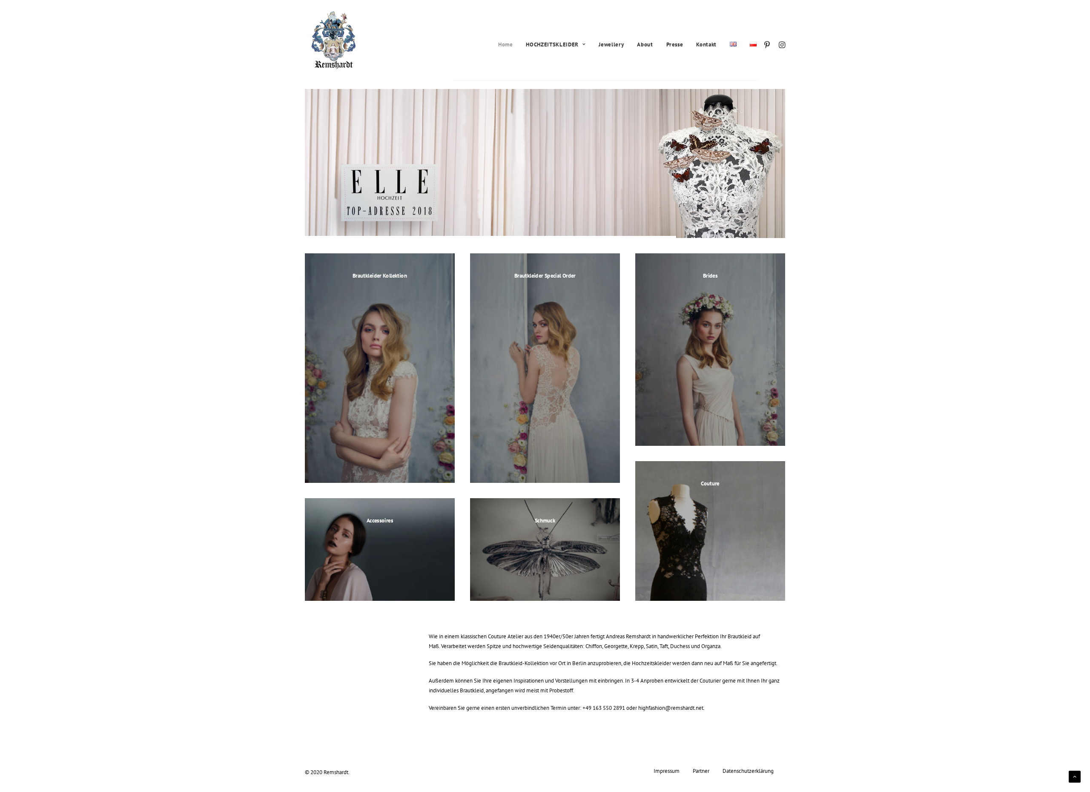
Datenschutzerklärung (748, 770)
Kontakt (706, 44)
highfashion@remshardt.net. (671, 707)
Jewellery (611, 44)
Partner (701, 770)
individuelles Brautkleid (456, 690)
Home (505, 44)
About (645, 44)
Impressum (667, 770)
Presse (674, 44)
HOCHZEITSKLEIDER (552, 44)
